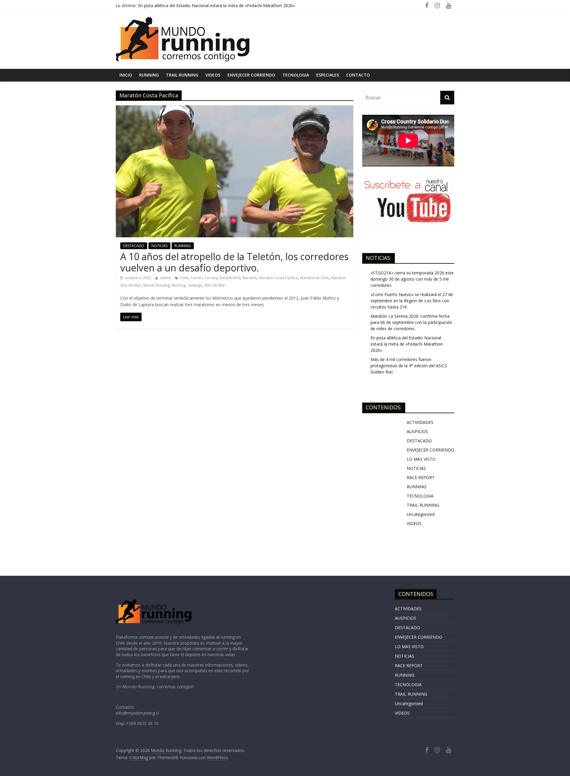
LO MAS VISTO (421, 459)
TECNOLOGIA (295, 75)
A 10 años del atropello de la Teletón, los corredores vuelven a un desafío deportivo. (234, 262)
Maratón (250, 277)
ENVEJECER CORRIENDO (251, 75)
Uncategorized (421, 514)
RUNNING (149, 75)
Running (178, 285)
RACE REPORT (421, 477)
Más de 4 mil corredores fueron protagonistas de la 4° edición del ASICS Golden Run (408, 366)
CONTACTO (358, 75)
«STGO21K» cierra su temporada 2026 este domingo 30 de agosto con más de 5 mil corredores (412, 279)
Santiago (195, 285)
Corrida (210, 277)
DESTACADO (133, 245)
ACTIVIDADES (420, 422)
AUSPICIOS (417, 431)
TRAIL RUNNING (182, 75)
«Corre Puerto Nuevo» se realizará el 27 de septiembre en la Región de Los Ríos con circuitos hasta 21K (411, 301)
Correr (196, 277)
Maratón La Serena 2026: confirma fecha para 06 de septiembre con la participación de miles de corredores (411, 322)
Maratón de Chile (314, 277)
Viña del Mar (215, 285)
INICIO (125, 75)
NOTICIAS (159, 245)
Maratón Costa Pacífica (278, 277)
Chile (184, 277)
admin (166, 277)
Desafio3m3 (230, 277)
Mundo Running (156, 285)
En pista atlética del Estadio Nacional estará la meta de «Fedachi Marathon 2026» (406, 344)
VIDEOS (212, 75)
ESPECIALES (327, 75)
